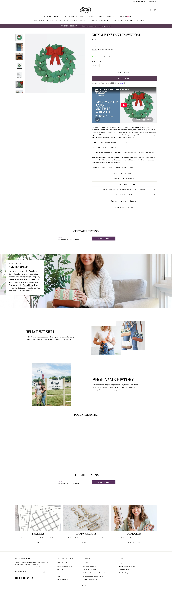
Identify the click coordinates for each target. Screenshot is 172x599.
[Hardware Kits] (86, 518)
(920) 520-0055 (62, 563)
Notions (129, 20)
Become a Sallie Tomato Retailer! (93, 576)
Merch (140, 20)
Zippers (62, 20)
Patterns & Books (98, 20)
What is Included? (124, 174)
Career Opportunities (90, 579)
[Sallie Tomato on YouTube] (24, 578)
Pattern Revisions (62, 579)
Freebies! (47, 16)
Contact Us (60, 573)
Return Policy (61, 569)
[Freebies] (38, 518)
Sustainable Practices (90, 569)
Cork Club (80, 16)
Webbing (83, 20)
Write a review (103, 238)
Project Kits (116, 20)
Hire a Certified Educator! (127, 566)
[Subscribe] (44, 571)
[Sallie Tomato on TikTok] (32, 578)
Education (67, 16)
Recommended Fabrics (124, 179)
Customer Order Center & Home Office (96, 573)
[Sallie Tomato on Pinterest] (28, 578)
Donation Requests (125, 573)
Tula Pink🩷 (123, 16)
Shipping (94, 49)
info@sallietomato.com (64, 566)
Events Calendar (124, 569)
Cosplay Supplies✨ (106, 16)
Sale (56, 16)
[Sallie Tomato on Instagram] (16, 578)
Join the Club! (134, 542)
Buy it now (124, 78)
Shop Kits (85, 542)
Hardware (51, 20)
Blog (120, 563)
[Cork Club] (134, 518)
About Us (86, 563)
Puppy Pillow (28, 285)
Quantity (96, 61)
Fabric (73, 20)
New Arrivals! (36, 20)
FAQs (59, 576)
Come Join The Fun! (124, 207)
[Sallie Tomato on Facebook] (20, 578)
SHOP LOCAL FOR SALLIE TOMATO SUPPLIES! (124, 189)
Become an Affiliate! (89, 566)
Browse (38, 542)
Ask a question (124, 194)
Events (91, 16)
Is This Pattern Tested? (124, 184)
